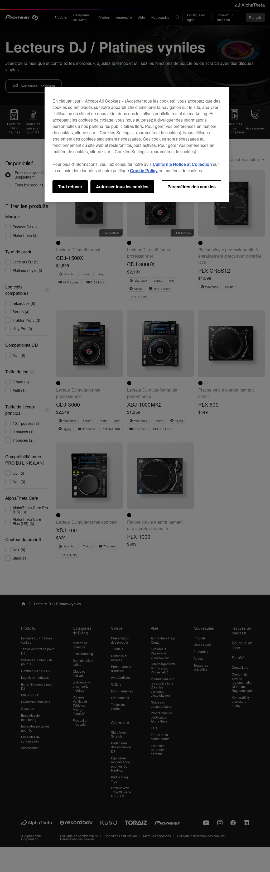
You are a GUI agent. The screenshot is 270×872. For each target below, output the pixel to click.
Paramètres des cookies (191, 187)
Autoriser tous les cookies (122, 187)
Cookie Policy (144, 170)
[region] (137, 144)
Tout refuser (70, 187)
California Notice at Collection (182, 164)
